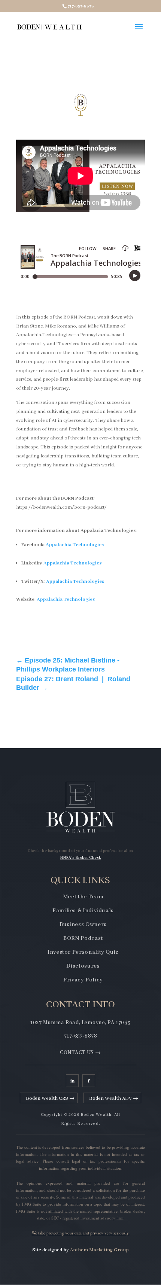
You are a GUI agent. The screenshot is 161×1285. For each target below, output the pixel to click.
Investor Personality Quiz (83, 952)
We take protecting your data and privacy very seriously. (81, 1233)
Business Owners (83, 924)
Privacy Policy (83, 980)
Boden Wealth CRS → (50, 1098)
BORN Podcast (83, 938)
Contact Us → (80, 1052)
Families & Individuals (83, 910)
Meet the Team (83, 896)
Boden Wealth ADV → (113, 1098)
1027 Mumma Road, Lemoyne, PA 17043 (80, 1022)
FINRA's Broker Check (80, 857)
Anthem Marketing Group (99, 1250)
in (72, 1080)
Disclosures (83, 966)
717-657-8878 (80, 1036)
